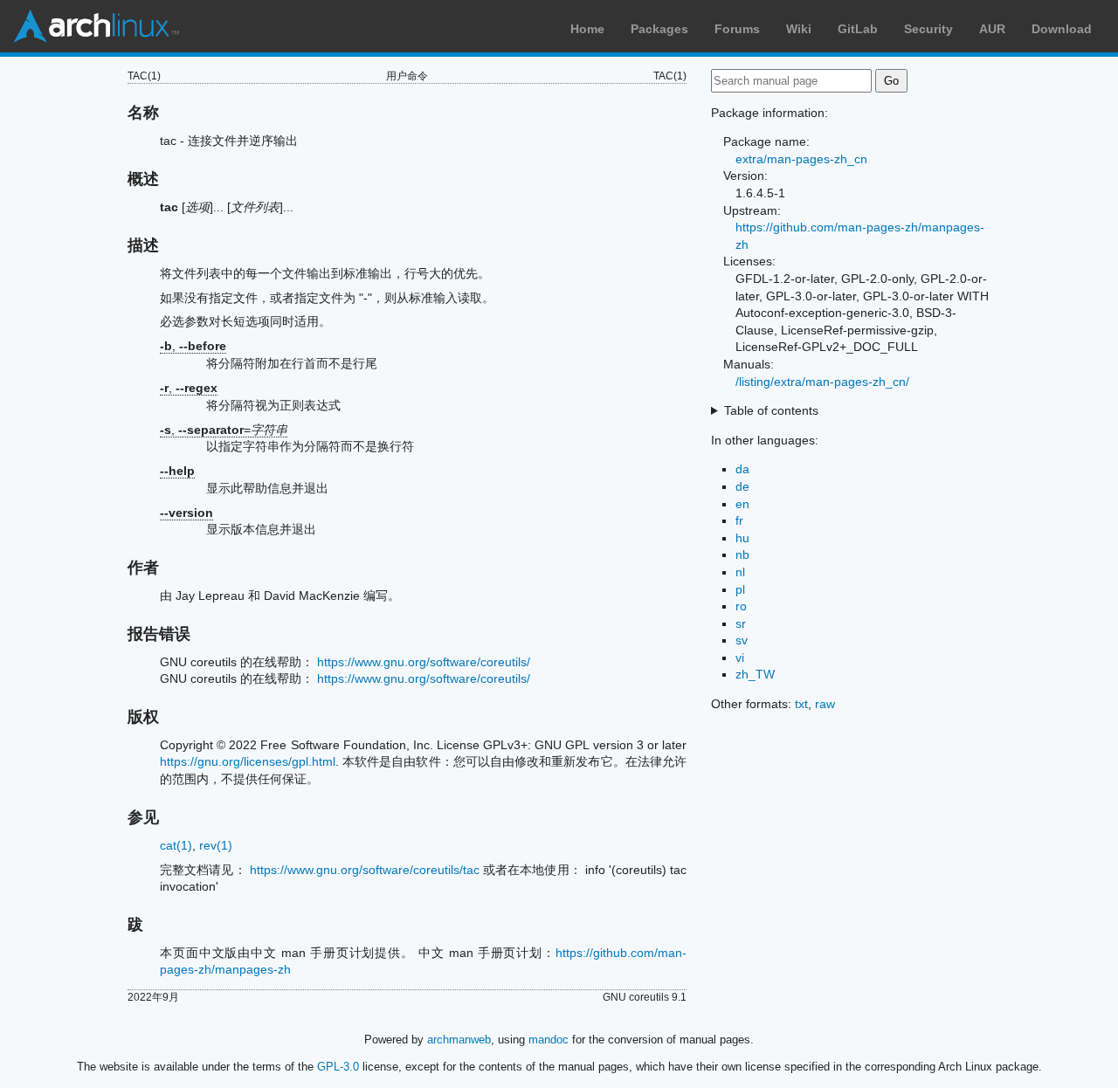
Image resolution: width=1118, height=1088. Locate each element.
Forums (737, 29)
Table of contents (771, 410)
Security (928, 29)
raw (825, 704)
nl (740, 572)
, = (223, 430)
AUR (992, 29)
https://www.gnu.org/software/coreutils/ (423, 662)
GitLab (858, 29)
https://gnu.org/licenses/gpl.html (247, 761)
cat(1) (176, 845)
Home (587, 29)
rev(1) (215, 845)
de (742, 486)
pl (740, 589)
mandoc (548, 1039)
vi (739, 658)
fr (739, 520)
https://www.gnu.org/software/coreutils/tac (365, 870)
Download (1062, 29)
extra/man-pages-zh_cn (801, 159)
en (742, 504)
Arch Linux (96, 26)
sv (741, 640)
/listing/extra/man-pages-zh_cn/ (822, 382)
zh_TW (755, 674)
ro (741, 606)
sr (740, 623)
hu (742, 538)
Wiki (798, 29)
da (742, 469)
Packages (659, 29)
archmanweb (459, 1039)
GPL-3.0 (338, 1066)
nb (742, 554)
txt (801, 704)
